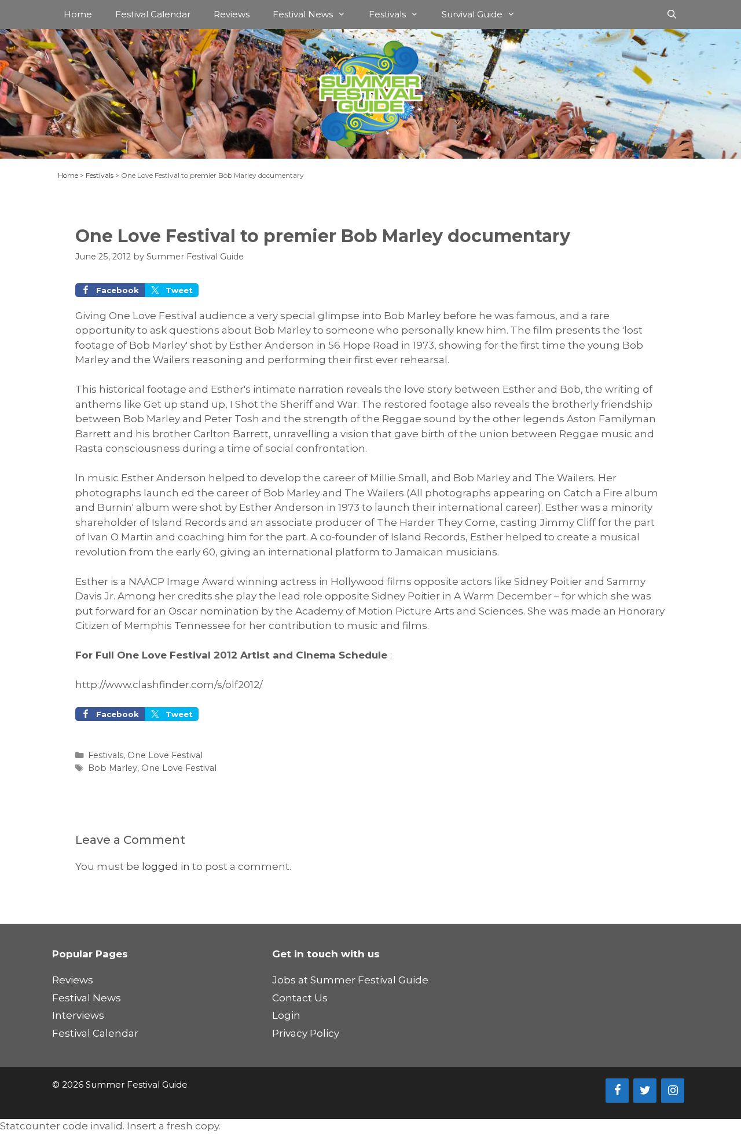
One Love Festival (165, 755)
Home (78, 14)
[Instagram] (672, 1090)
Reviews (232, 14)
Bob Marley (112, 768)
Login (286, 1015)
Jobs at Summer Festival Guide (350, 980)
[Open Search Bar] (672, 14)
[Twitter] (644, 1090)
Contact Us (300, 998)
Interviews (78, 1015)
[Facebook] (617, 1090)
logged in (166, 866)
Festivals (387, 14)
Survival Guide (472, 14)
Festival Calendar (152, 14)
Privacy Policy (305, 1033)
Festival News (303, 14)
